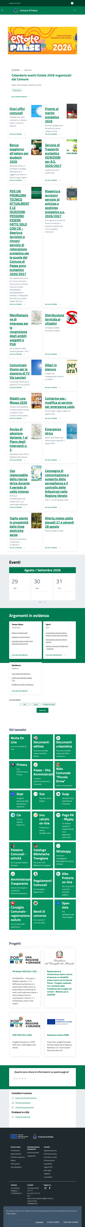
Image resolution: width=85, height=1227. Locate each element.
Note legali (47, 1170)
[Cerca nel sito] (74, 10)
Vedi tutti (42, 710)
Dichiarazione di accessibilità (49, 1162)
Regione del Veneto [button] (15, 3)
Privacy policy (11, 1213)
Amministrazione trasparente (33, 1154)
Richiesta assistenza (18, 1157)
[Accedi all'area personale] (73, 3)
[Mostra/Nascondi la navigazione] (2, 10)
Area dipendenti (16, 1167)
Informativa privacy (50, 1154)
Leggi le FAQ (48, 1167)
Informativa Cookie (50, 1157)
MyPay (13, 1160)
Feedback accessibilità (48, 1175)
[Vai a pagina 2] (42, 602)
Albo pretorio (15, 1163)
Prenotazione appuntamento (16, 1152)
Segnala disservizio (50, 1150)
